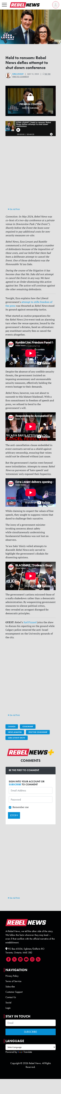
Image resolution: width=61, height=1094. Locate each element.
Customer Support (14, 992)
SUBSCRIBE (15, 784)
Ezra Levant (17, 74)
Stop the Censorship (37, 732)
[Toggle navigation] (4, 5)
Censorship (27, 726)
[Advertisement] (30, 175)
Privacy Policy (11, 976)
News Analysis (15, 732)
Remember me (21, 807)
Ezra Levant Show (16, 738)
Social (8, 1002)
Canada (11, 726)
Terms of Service (13, 981)
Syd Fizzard (30, 622)
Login (8, 1007)
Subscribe (10, 986)
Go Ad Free (14, 209)
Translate (27, 1052)
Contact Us (10, 997)
